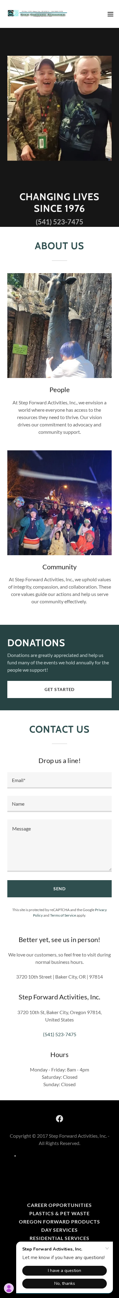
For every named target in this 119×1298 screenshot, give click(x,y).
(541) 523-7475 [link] (59, 222)
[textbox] (59, 780)
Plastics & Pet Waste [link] (59, 1213)
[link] (39, 13)
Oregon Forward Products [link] (59, 1221)
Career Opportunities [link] (59, 1205)
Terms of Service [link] (63, 915)
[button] (110, 14)
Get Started (60, 689)
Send (59, 888)
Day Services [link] (59, 1230)
